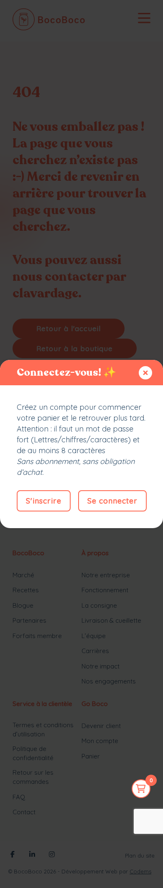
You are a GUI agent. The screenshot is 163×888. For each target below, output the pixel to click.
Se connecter (112, 501)
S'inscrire (43, 501)
